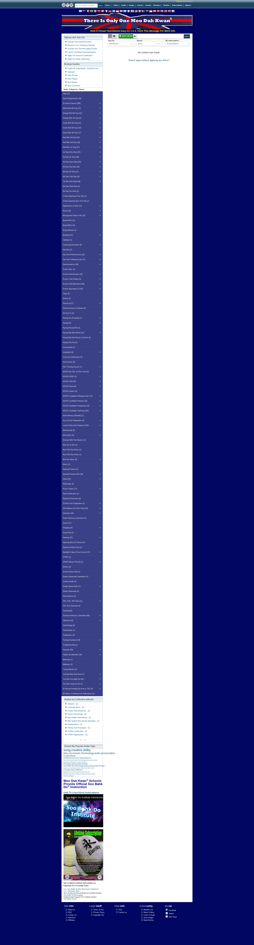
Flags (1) (66, 294)
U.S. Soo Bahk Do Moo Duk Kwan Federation (81, 889)
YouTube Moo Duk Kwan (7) (73, 674)
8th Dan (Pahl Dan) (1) (71, 186)
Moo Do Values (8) (70, 459)
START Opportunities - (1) (77, 735)
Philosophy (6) (68, 484)
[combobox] (120, 43)
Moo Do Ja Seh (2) (70, 445)
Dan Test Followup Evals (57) (74, 259)
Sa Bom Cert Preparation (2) (74, 503)
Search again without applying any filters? (148, 60)
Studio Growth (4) (69, 581)
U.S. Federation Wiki (71, 891)
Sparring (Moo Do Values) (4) (74, 542)
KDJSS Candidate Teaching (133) (76, 411)
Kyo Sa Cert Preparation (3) (73, 420)
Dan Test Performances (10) (73, 255)
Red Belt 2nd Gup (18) (71, 142)
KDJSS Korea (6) (69, 386)
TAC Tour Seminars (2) (71, 606)
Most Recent (72, 82)
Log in (189, 1)
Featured (71, 72)
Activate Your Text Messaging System (82, 49)
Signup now (181, 1)
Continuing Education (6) (72, 245)
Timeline (166, 5)
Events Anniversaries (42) (73, 274)
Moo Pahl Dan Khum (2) (72, 450)
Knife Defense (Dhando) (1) (73, 416)
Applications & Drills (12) (72, 206)
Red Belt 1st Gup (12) (71, 147)
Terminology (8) (69, 625)
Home (107, 5)
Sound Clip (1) (68, 533)
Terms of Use (98, 910)
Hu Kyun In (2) (68, 313)
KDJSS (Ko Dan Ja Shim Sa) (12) (76, 372)
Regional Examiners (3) (72, 499)
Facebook (172, 910)
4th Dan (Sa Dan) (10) (71, 167)
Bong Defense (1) (69, 230)
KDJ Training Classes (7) (72, 367)
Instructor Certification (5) (72, 357)
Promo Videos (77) (70, 489)
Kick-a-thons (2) (69, 362)
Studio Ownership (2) (71, 591)
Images (131, 5)
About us (71, 910)
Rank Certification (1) (71, 494)
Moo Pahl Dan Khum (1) (72, 455)
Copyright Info (98, 915)
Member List (148, 910)
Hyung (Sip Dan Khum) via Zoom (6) (77, 338)
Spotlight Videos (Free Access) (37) (76, 552)
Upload (188, 5)
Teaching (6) (67, 611)
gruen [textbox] (148, 44)
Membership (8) (69, 430)
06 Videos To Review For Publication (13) (78, 694)
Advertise (71, 918)
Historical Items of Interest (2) (74, 308)
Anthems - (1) (73, 704)
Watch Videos (149, 912)
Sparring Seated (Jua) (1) (72, 547)
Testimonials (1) (69, 630)
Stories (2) (67, 567)
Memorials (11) (68, 435)
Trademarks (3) (68, 635)
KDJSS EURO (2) (69, 376)
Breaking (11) (68, 235)
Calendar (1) (67, 240)
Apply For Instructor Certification (80, 56)
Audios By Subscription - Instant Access (83, 68)
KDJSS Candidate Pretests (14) (75, 401)
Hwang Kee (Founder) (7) (72, 318)
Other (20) (67, 479)
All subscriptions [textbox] (173, 44)
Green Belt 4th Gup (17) (72, 133)
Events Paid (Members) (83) (73, 284)
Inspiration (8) (68, 352)
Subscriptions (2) (69, 596)
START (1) (67, 557)
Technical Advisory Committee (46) (76, 616)
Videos (116, 5)
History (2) (67, 298)
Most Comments (74, 86)
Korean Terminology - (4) (77, 714)
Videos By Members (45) (72, 655)
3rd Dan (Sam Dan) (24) (72, 162)
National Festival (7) (70, 469)
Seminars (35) (68, 513)
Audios (123, 5)
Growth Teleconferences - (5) (79, 711)
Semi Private (73, 75)
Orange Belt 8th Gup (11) (72, 113)
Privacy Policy (98, 912)
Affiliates (71, 920)
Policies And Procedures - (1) (79, 728)
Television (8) (68, 620)
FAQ (70, 912)
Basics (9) (67, 211)
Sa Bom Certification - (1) (77, 731)
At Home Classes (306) (72, 103)
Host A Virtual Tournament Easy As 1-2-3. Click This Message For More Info (114, 31)
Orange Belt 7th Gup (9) (72, 118)
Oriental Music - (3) (75, 724)
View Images (148, 918)
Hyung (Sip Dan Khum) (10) (73, 333)
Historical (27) (68, 303)
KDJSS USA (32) (69, 381)
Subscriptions (177, 5)
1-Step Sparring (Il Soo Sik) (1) (74, 196)
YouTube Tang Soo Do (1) (73, 684)
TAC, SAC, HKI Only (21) (72, 601)
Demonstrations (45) (70, 264)
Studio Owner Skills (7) (71, 586)
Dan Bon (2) (67, 250)
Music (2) (66, 464)
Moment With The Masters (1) (74, 440)
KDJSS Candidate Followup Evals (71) (77, 396)
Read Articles (149, 920)
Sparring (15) (68, 537)
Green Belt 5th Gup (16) (72, 128)
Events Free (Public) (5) (72, 279)
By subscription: (172, 41)
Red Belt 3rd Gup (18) (71, 137)
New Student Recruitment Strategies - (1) (83, 721)
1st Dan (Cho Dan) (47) (71, 152)
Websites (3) (67, 664)
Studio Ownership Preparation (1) (75, 577)
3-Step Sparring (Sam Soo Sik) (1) (76, 201)
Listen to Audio (149, 915)
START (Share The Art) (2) (73, 562)
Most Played (72, 79)
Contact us (72, 915)
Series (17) (67, 523)
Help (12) (66, 94)
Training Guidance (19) (71, 640)
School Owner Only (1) (71, 572)
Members (157, 5)
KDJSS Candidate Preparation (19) (76, 406)
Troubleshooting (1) (70, 645)
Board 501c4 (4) (69, 225)
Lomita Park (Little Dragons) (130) (76, 425)
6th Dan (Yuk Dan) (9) (71, 177)
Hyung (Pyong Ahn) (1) (71, 328)
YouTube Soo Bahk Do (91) (73, 679)
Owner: (140, 41)
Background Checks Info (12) (74, 215)
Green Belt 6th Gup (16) (72, 123)
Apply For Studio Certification (79, 59)
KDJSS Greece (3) (70, 391)
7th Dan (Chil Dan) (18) (71, 181)
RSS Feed (173, 917)
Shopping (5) (67, 528)
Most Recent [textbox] (113, 44)
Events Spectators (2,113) (73, 289)
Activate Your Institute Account (79, 42)
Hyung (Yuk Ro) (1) (70, 342)
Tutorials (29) (68, 650)
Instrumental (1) (69, 347)
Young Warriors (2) (70, 669)
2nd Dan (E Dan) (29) (71, 157)
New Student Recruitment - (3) (79, 717)
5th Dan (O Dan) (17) (71, 172)
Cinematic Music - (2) (76, 707)
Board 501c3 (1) (69, 220)
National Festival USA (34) (73, 474)
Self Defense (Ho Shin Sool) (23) (75, 508)
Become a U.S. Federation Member (81, 45)
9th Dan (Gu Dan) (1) (71, 191)
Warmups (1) (68, 660)
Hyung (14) (67, 323)
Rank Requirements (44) (72, 98)
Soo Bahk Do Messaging (73, 895)
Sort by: (111, 41)
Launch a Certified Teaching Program (82, 52)
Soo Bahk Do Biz (70, 899)
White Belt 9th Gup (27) (72, 108)
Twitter (171, 914)
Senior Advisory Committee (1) (74, 518)
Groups (148, 5)
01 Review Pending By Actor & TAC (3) (78, 689)
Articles (140, 5)
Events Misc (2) (69, 269)
